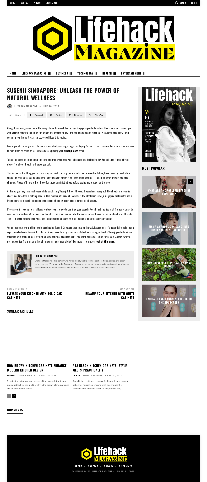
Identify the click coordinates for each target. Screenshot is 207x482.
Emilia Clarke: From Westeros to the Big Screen (169, 300)
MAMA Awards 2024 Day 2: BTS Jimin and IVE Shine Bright (169, 228)
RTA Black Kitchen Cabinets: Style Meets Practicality (100, 367)
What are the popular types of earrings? (169, 192)
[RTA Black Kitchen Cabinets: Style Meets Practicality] (103, 340)
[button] (181, 2)
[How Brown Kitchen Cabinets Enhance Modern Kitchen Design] (38, 340)
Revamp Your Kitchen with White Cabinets (109, 295)
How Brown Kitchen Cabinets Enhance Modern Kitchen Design (37, 367)
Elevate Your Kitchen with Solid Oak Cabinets (34, 295)
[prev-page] (9, 396)
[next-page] (14, 396)
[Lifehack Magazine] (10, 106)
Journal (11, 376)
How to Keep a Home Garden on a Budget (169, 264)
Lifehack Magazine (26, 106)
